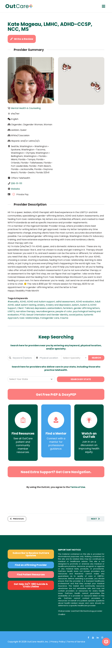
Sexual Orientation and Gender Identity (47, 314)
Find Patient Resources (31, 574)
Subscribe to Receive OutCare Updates (31, 554)
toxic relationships (29, 318)
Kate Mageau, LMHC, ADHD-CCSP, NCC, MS (50, 27)
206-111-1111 (16, 183)
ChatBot (61, 614)
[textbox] (74, 357)
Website (15, 188)
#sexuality (13, 301)
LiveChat (75, 611)
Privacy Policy (57, 641)
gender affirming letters (87, 308)
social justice (76, 314)
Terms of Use (77, 487)
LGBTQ (11, 311)
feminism (68, 308)
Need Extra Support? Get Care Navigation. (56, 472)
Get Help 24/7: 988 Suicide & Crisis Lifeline (31, 585)
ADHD (23, 301)
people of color (63, 311)
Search (96, 357)
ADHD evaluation (85, 301)
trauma (64, 318)
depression (40, 308)
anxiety (41, 304)
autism (75, 304)
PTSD (22, 314)
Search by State (81, 379)
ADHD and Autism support (41, 301)
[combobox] (21, 357)
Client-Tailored (25, 308)
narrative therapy (25, 311)
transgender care (49, 318)
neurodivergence (45, 311)
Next (94, 518)
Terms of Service (76, 641)
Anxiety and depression (58, 304)
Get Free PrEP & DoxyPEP (56, 394)
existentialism (54, 308)
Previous (18, 518)
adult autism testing (25, 304)
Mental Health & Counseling (26, 108)
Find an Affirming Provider (31, 565)
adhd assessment (65, 301)
